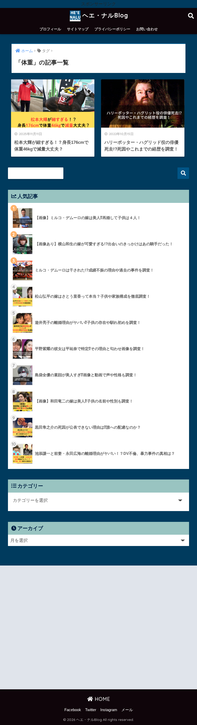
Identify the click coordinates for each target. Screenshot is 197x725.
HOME (101, 699)
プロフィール (50, 29)
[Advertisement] (98, 628)
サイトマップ (77, 29)
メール (127, 710)
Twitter (90, 710)
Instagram (108, 710)
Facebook (72, 710)
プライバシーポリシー (112, 29)
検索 (183, 173)
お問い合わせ (147, 29)
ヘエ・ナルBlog (104, 15)
